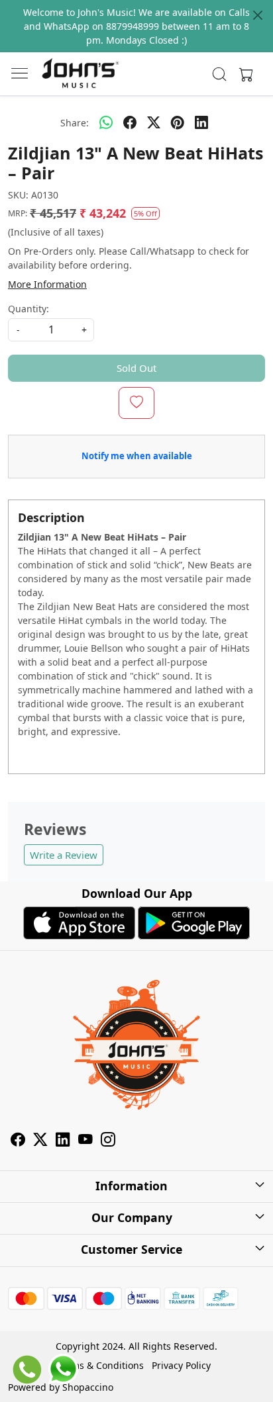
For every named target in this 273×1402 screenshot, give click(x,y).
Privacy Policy (181, 1365)
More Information (47, 284)
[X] (40, 1142)
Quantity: (28, 308)
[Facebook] (18, 1142)
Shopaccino (87, 1387)
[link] (220, 74)
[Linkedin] (63, 1142)
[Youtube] (85, 1142)
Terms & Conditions (100, 1365)
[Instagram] (108, 1142)
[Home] (80, 74)
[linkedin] (201, 122)
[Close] (258, 15)
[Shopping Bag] (243, 74)
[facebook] (130, 122)
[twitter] (154, 122)
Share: (74, 122)
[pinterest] (178, 122)
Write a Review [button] (63, 854)
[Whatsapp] (106, 122)
